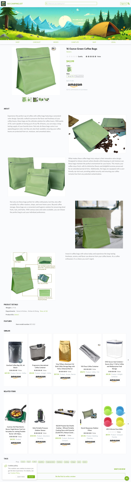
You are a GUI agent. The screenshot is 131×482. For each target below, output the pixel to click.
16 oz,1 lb (70, 76)
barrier (84, 462)
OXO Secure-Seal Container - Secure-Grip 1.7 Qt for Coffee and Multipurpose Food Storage (114, 365)
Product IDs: (12, 315)
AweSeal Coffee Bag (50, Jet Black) (15, 366)
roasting (66, 462)
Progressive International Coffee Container (40, 366)
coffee (34, 462)
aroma (22, 462)
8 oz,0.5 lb (79, 76)
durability (41, 462)
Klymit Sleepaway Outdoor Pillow (89, 429)
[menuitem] (123, 3)
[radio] (67, 56)
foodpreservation (50, 462)
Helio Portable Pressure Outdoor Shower (40, 429)
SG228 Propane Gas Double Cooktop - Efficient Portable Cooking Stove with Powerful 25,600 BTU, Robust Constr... (64, 429)
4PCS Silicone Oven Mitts (114, 429)
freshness (59, 462)
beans (28, 462)
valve (79, 462)
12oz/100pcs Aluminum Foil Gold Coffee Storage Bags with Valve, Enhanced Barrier (65, 366)
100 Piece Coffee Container (89, 366)
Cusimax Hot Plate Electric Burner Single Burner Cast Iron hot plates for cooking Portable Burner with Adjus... (15, 430)
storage (73, 462)
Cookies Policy (15, 473)
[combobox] (71, 3)
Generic (68, 52)
